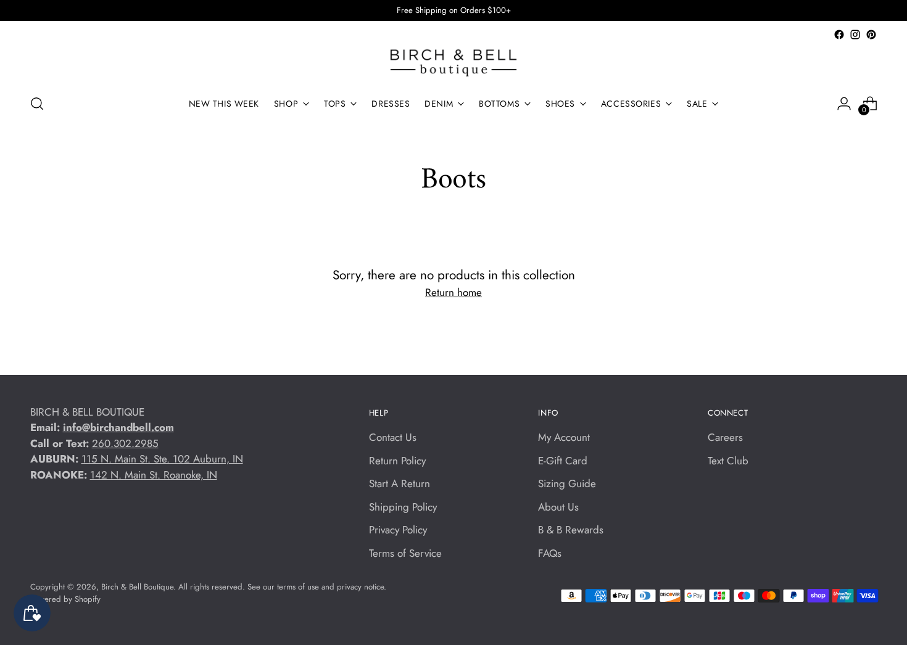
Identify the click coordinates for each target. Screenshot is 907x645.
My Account (564, 437)
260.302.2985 (125, 443)
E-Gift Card (562, 460)
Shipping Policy (403, 506)
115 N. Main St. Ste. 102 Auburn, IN (162, 458)
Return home (453, 292)
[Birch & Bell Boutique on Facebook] (839, 34)
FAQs (549, 553)
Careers (725, 437)
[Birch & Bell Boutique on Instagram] (855, 34)
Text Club (728, 460)
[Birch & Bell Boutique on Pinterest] (871, 34)
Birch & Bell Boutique (137, 587)
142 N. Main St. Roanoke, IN (153, 474)
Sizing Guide (567, 483)
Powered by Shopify (65, 599)
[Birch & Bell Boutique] (453, 63)
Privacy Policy (398, 529)
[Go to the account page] (844, 103)
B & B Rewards (570, 529)
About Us (558, 506)
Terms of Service (405, 553)
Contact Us (392, 437)
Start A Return (399, 483)
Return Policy (397, 460)
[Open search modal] (37, 103)
